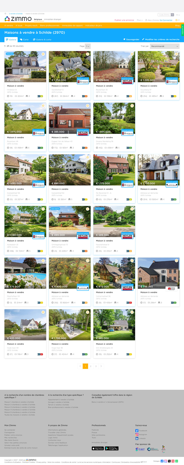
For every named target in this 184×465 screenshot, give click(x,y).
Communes (116, 462)
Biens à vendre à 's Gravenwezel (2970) (108, 402)
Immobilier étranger (52, 19)
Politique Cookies (28, 462)
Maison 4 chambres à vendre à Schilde (19, 410)
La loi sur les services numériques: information (94, 462)
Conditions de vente (69, 462)
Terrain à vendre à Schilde (58, 405)
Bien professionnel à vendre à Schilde (63, 407)
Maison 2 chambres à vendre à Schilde (19, 405)
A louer (19, 25)
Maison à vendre (15, 86)
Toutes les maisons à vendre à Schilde (19, 415)
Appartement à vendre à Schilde (61, 400)
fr (177, 15)
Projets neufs (31, 25)
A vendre (8, 25)
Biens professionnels (49, 25)
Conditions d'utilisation (12, 462)
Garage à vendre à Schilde (58, 402)
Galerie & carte (43, 39)
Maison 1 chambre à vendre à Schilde (19, 402)
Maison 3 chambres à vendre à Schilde (19, 407)
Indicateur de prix (93, 25)
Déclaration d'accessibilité (130, 462)
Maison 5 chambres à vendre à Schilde (19, 412)
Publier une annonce (124, 20)
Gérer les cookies (54, 462)
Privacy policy (41, 462)
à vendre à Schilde (16, 14)
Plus (139, 20)
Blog (177, 25)
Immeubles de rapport (72, 25)
